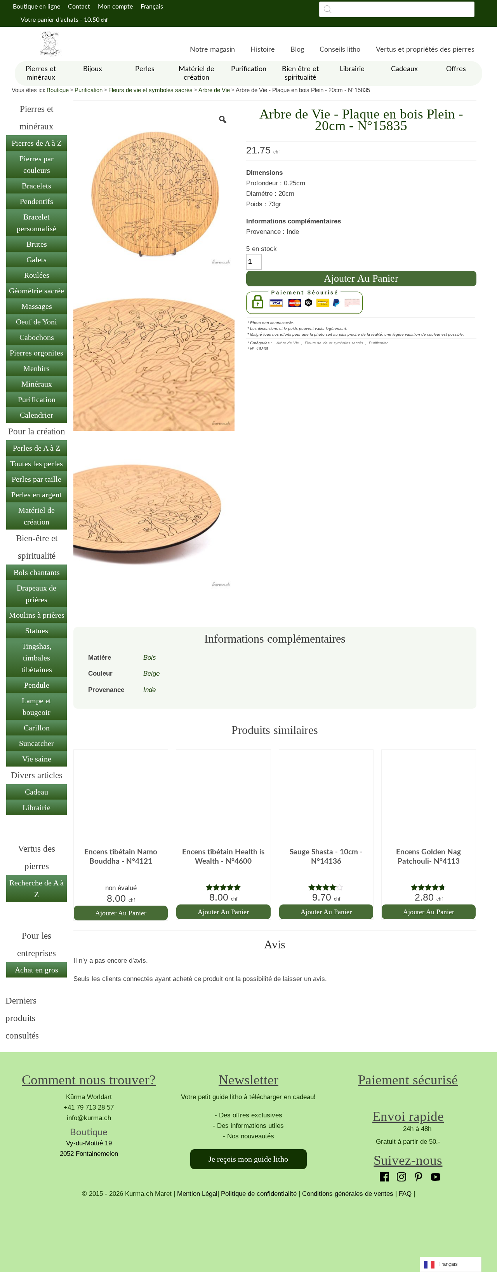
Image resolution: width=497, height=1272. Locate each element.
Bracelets (36, 185)
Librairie (36, 807)
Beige (151, 673)
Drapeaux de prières (36, 594)
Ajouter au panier (361, 278)
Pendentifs (36, 201)
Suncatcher (36, 743)
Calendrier (36, 415)
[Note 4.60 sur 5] (429, 887)
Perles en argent (36, 494)
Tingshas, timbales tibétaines (36, 658)
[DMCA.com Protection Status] (248, 1228)
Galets (36, 259)
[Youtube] (433, 1174)
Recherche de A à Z (36, 888)
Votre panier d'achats (63, 20)
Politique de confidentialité (259, 1193)
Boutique (58, 90)
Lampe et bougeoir (36, 706)
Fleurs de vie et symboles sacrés (150, 90)
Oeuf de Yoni (36, 321)
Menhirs (36, 368)
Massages (36, 306)
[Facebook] (382, 1174)
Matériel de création (36, 516)
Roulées (36, 275)
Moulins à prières (36, 615)
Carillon (37, 727)
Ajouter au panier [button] (120, 913)
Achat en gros (36, 969)
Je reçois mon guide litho (248, 1159)
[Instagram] (399, 1174)
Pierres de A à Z (37, 143)
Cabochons (36, 337)
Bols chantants (37, 572)
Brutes (36, 244)
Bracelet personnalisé (36, 223)
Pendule (36, 685)
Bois (149, 657)
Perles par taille (36, 479)
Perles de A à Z (36, 448)
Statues (36, 630)
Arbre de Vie (214, 90)
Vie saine (36, 758)
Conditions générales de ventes (347, 1193)
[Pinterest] (416, 1174)
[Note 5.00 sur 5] (223, 887)
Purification (89, 90)
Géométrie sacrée (36, 290)
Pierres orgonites (36, 352)
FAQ (405, 1193)
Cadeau (36, 792)
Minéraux (36, 384)
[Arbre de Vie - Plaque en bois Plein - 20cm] (154, 188)
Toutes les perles (36, 463)
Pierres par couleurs (36, 164)
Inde (149, 690)
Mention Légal (197, 1193)
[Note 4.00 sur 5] (326, 887)
